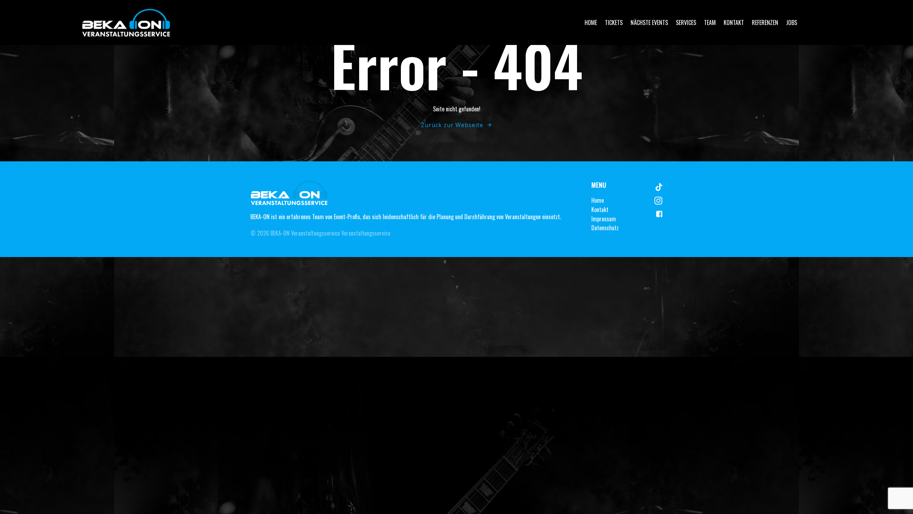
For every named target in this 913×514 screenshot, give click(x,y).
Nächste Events (649, 22)
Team (710, 22)
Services (686, 22)
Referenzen (765, 22)
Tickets (614, 22)
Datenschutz (605, 227)
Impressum (603, 219)
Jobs (791, 22)
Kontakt (734, 22)
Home (591, 22)
